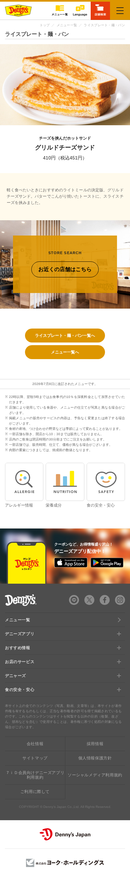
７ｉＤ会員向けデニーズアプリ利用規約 (35, 775)
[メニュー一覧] (60, 10)
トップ (45, 25)
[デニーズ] (18, 11)
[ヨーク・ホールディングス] (65, 862)
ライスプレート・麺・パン (104, 25)
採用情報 (95, 743)
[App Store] (70, 563)
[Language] (80, 10)
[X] (89, 600)
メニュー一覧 (67, 25)
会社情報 (35, 743)
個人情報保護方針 (95, 758)
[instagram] (120, 600)
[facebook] (105, 600)
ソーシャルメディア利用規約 (95, 775)
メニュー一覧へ (65, 352)
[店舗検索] (100, 10)
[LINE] (74, 600)
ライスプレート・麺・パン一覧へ (65, 335)
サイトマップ (35, 758)
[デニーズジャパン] (65, 834)
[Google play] (107, 562)
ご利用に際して (35, 791)
